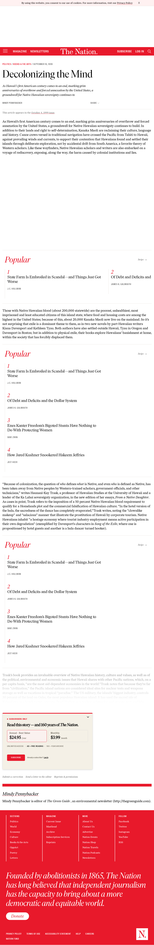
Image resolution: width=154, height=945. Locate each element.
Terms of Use (33, 934)
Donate (17, 916)
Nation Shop (89, 842)
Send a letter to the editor (39, 776)
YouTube (123, 837)
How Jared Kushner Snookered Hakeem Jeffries (46, 455)
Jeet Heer (12, 462)
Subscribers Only (18, 719)
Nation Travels (90, 847)
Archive (50, 831)
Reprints (50, 842)
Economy (15, 831)
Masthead (51, 826)
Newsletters (39, 51)
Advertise (87, 831)
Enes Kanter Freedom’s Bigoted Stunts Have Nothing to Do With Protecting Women (51, 427)
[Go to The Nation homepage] (79, 51)
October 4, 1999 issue (42, 112)
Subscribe (124, 51)
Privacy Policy (124, 3)
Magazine (20, 51)
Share (93, 103)
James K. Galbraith (121, 284)
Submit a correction (12, 776)
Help (78, 934)
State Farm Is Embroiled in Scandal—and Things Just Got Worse (54, 279)
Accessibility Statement (58, 934)
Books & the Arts (22, 64)
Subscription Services (58, 837)
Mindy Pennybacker (12, 102)
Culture (14, 837)
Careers (89, 934)
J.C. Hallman (14, 288)
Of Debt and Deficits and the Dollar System (42, 400)
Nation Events (89, 837)
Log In (139, 51)
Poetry (13, 852)
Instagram (124, 831)
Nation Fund (12, 939)
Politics (6, 64)
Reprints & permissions (66, 776)
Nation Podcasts (91, 852)
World (13, 826)
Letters (14, 857)
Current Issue (53, 821)
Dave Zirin (12, 437)
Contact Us (88, 826)
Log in (46, 757)
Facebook (124, 821)
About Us (87, 821)
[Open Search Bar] (149, 51)
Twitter (123, 826)
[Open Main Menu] (5, 51)
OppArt (14, 847)
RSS (121, 842)
